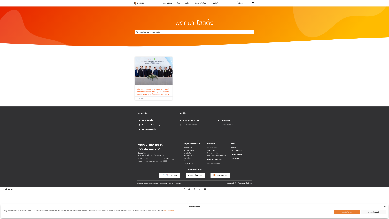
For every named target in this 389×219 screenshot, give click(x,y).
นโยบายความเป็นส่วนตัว (245, 183)
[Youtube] (205, 189)
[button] (385, 207)
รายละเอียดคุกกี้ (373, 212)
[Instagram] (194, 189)
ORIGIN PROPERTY (154, 183)
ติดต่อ (233, 143)
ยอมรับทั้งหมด (347, 212)
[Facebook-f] (184, 189)
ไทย (242, 3)
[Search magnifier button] (136, 32)
